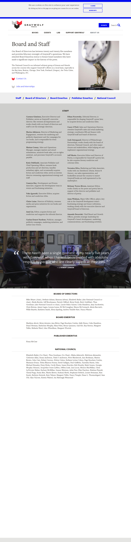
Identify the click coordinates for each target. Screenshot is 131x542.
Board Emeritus (58, 98)
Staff (18, 98)
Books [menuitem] (35, 32)
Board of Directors (35, 98)
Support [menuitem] (75, 32)
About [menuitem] (94, 32)
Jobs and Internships (25, 86)
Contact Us (21, 78)
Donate (104, 25)
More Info (93, 10)
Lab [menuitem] (58, 32)
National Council (106, 98)
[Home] (27, 24)
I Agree (92, 6)
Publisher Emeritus (82, 98)
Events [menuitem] (47, 32)
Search (114, 25)
